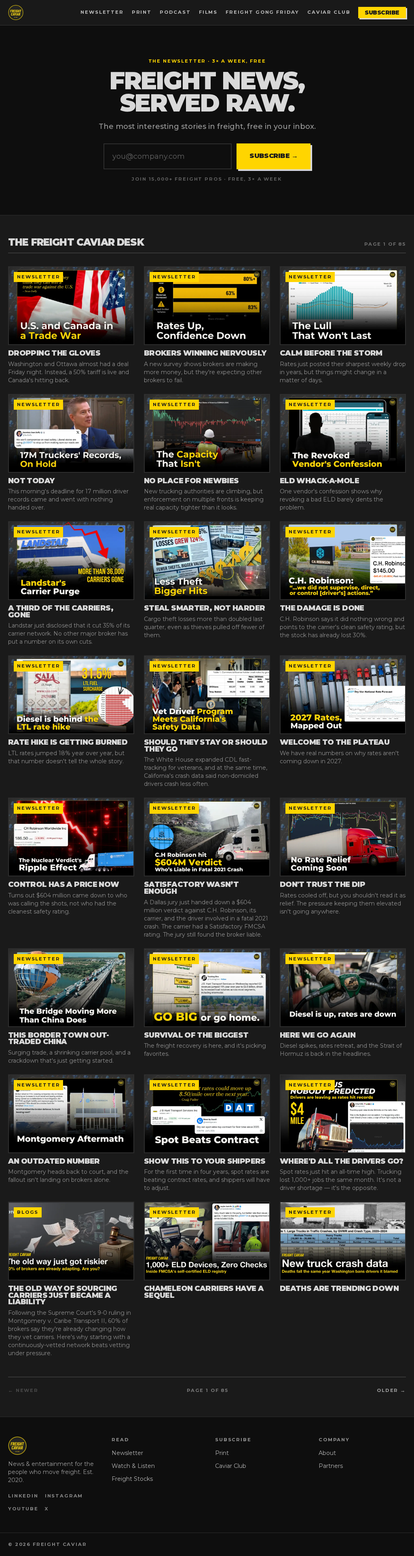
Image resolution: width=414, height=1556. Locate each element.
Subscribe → (273, 156)
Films (208, 12)
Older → (391, 1390)
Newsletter (101, 12)
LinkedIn (23, 1496)
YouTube (23, 1509)
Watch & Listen (133, 1466)
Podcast (175, 12)
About (327, 1453)
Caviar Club (328, 12)
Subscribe (382, 12)
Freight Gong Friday (262, 12)
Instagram (64, 1496)
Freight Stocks (132, 1478)
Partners (331, 1466)
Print (142, 12)
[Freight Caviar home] (15, 12)
